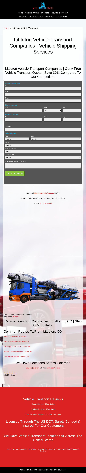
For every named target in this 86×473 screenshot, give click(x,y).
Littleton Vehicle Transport (44, 193)
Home (6, 28)
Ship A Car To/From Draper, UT (15, 336)
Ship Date (8, 126)
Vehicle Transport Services (43, 6)
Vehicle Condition (10, 148)
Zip (64, 107)
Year (6, 136)
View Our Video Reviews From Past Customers (43, 414)
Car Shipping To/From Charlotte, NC (17, 347)
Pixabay (16, 316)
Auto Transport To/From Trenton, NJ (17, 341)
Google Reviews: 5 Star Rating (43, 404)
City (6, 107)
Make (32, 136)
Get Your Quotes (15, 173)
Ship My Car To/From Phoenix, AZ (16, 357)
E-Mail (7, 92)
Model (7, 142)
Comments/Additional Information (15, 161)
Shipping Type (9, 154)
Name (7, 86)
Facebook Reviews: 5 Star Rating (43, 409)
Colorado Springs (53, 368)
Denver (36, 368)
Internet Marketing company (17, 449)
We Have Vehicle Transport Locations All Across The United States (43, 438)
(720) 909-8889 (46, 203)
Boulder (29, 368)
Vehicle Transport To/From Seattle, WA (18, 352)
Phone (7, 98)
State (45, 107)
